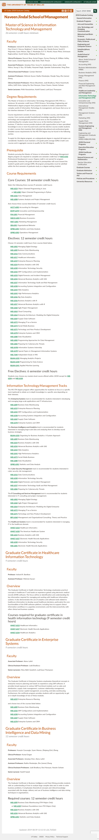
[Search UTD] (95, 11)
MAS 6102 (64, 157)
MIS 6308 (14, 199)
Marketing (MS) (84, 118)
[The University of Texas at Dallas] (23, 4)
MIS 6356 (14, 301)
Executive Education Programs (86, 148)
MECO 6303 (15, 218)
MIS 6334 (14, 279)
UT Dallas (34, 836)
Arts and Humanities (85, 24)
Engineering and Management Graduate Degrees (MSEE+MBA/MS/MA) (87, 136)
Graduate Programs (84, 21)
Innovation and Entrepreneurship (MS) (87, 102)
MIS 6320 (19, 378)
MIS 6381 (14, 546)
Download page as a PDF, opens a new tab (63, 11)
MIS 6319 (14, 261)
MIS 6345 (14, 293)
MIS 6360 (14, 308)
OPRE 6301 (14, 229)
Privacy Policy (50, 836)
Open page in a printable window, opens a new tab (68, 11)
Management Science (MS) (87, 114)
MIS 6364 (14, 315)
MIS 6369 (14, 319)
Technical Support (62, 836)
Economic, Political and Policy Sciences (86, 40)
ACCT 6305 (14, 207)
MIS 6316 (14, 254)
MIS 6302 (14, 247)
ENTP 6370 (14, 211)
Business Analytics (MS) (87, 73)
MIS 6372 (14, 322)
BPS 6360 (14, 517)
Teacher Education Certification (84, 163)
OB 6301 (13, 225)
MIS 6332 (14, 272)
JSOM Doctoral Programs (84, 143)
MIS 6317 (14, 257)
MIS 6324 (14, 265)
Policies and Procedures (85, 178)
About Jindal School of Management (87, 60)
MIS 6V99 (14, 351)
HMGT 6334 (15, 633)
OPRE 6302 (14, 233)
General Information (84, 18)
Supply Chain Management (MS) (85, 122)
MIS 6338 (14, 286)
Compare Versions (71, 11)
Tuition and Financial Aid (84, 174)
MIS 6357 (14, 304)
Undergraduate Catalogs (50, 2)
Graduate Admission (84, 170)
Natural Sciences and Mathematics (85, 158)
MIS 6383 (14, 340)
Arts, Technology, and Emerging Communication (85, 29)
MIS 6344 (14, 290)
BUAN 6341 (14, 365)
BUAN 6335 (14, 358)
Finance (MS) (83, 81)
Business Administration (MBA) (87, 69)
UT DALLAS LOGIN (90, 2)
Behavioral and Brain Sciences (85, 35)
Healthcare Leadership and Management (87, 92)
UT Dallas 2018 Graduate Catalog (38, 11)
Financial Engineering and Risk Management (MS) (87, 86)
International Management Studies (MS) (86, 108)
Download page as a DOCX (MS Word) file (65, 11)
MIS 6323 (14, 189)
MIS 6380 (14, 337)
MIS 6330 (14, 268)
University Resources (84, 181)
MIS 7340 (14, 355)
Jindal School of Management (83, 55)
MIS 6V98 (14, 347)
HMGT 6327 (15, 539)
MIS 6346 (14, 297)
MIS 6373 (14, 326)
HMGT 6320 (15, 531)
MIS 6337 (14, 283)
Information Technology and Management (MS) (87, 97)
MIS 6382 (17, 192)
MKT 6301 (14, 222)
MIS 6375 (14, 329)
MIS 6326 (14, 196)
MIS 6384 (14, 344)
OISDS (41, 836)
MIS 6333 (14, 275)
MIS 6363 (14, 311)
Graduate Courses (83, 167)
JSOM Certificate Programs (85, 153)
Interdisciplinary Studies (84, 50)
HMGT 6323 (15, 528)
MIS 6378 (14, 333)
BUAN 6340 (14, 362)
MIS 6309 (14, 250)
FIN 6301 (13, 214)
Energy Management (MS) (86, 77)
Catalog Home (32, 2)
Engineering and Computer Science (84, 45)
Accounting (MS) (85, 64)
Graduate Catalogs (73, 2)
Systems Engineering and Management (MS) (86, 128)
